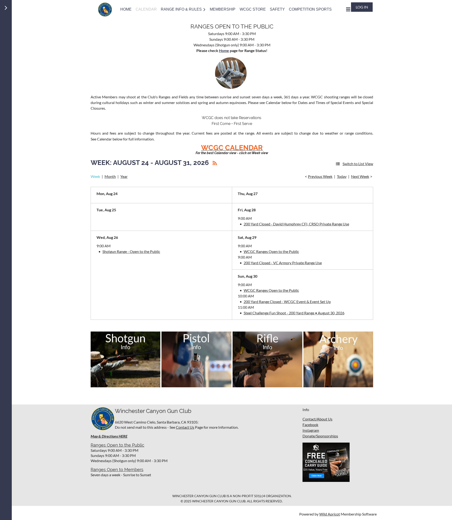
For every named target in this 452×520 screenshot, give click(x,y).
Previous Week (320, 176)
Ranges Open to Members (117, 469)
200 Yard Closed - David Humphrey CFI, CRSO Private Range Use (296, 224)
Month (110, 176)
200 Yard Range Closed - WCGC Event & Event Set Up (287, 301)
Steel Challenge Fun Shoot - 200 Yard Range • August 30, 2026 (294, 313)
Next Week (360, 176)
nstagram (311, 430)
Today (342, 176)
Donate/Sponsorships (320, 436)
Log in (362, 7)
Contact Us (185, 427)
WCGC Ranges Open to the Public (271, 251)
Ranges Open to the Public (117, 445)
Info (306, 409)
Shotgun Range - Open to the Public (131, 251)
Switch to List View (358, 163)
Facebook (310, 424)
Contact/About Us (317, 419)
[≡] (343, 9)
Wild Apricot (329, 514)
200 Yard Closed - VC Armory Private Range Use (283, 262)
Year (124, 176)
